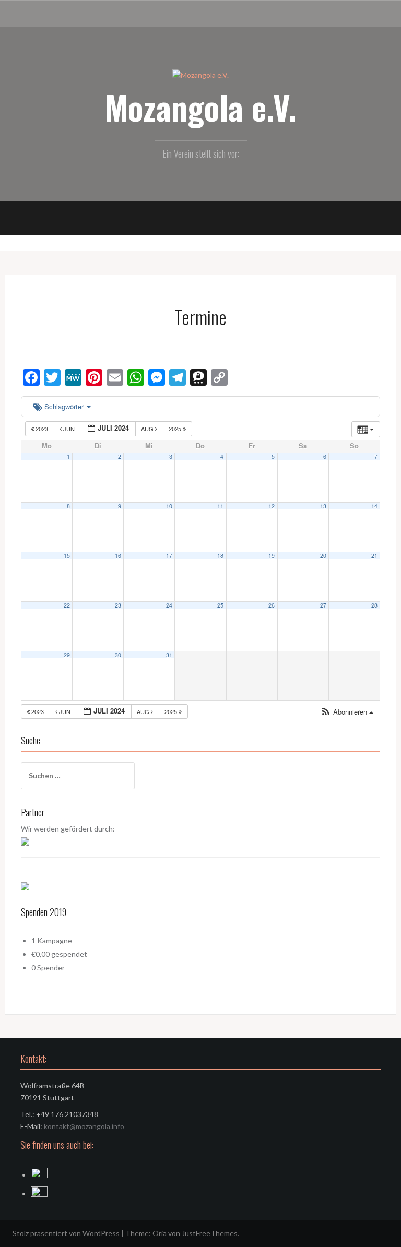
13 (323, 506)
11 (220, 506)
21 (374, 556)
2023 (42, 428)
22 (67, 605)
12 (271, 506)
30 (118, 655)
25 (220, 605)
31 (169, 655)
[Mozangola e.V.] (200, 74)
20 (323, 556)
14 (374, 506)
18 (220, 556)
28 (374, 605)
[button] (347, 712)
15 (67, 556)
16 (118, 556)
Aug (148, 428)
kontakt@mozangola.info (84, 1126)
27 (323, 605)
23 (118, 605)
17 (169, 556)
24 (169, 605)
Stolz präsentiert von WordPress (66, 1233)
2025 (176, 428)
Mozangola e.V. (201, 107)
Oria (159, 1233)
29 (67, 655)
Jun (69, 428)
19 (271, 556)
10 (169, 506)
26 (271, 605)
